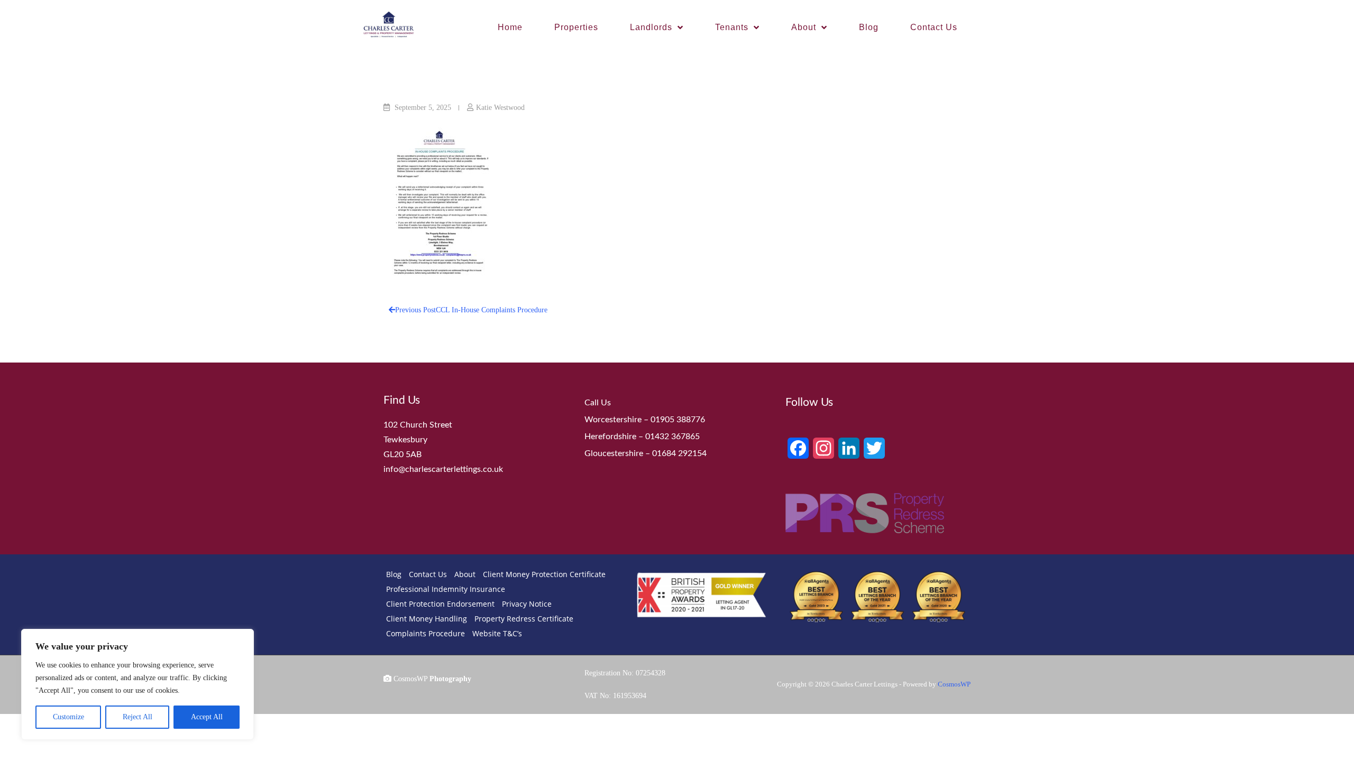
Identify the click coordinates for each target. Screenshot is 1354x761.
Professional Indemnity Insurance (445, 589)
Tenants (731, 27)
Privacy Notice (527, 604)
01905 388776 (678, 419)
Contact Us (933, 27)
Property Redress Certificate (523, 619)
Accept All (207, 717)
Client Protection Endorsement (440, 604)
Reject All (137, 717)
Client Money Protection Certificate (544, 574)
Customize (68, 717)
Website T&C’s (497, 633)
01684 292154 (679, 453)
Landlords (651, 27)
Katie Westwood (500, 108)
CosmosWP (954, 684)
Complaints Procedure (425, 633)
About (803, 27)
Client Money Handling (426, 619)
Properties (576, 27)
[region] (137, 684)
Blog (869, 27)
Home (510, 27)
